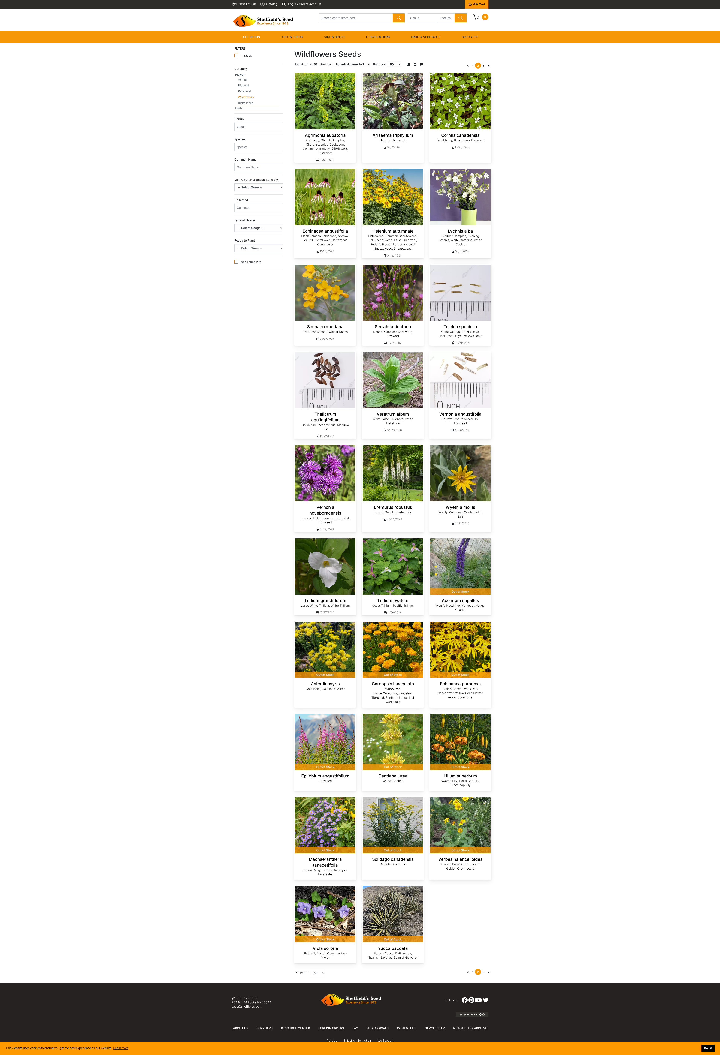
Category (241, 69)
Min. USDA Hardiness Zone (254, 180)
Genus (239, 119)
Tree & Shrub (292, 37)
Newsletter (435, 1028)
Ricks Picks (245, 103)
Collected (241, 200)
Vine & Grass (334, 37)
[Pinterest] (471, 1000)
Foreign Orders (331, 1028)
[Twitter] (485, 1000)
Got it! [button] (708, 1048)
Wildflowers (246, 97)
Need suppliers (251, 262)
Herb (238, 108)
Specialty (470, 37)
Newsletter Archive (470, 1028)
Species (240, 139)
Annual (242, 79)
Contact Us (406, 1028)
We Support (385, 1040)
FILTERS (240, 48)
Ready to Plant (244, 240)
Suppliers (265, 1028)
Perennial (244, 91)
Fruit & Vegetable (425, 37)
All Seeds (251, 37)
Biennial (243, 85)
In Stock (246, 55)
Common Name (245, 159)
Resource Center (295, 1028)
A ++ (474, 1014)
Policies (332, 1040)
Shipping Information (357, 1040)
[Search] (399, 17)
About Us (240, 1028)
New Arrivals (377, 1028)
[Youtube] (478, 1000)
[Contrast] (483, 1014)
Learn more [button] (120, 1048)
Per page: (301, 972)
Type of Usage (244, 220)
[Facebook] (465, 1000)
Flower (240, 74)
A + (466, 1014)
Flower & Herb (378, 37)
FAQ (355, 1028)
